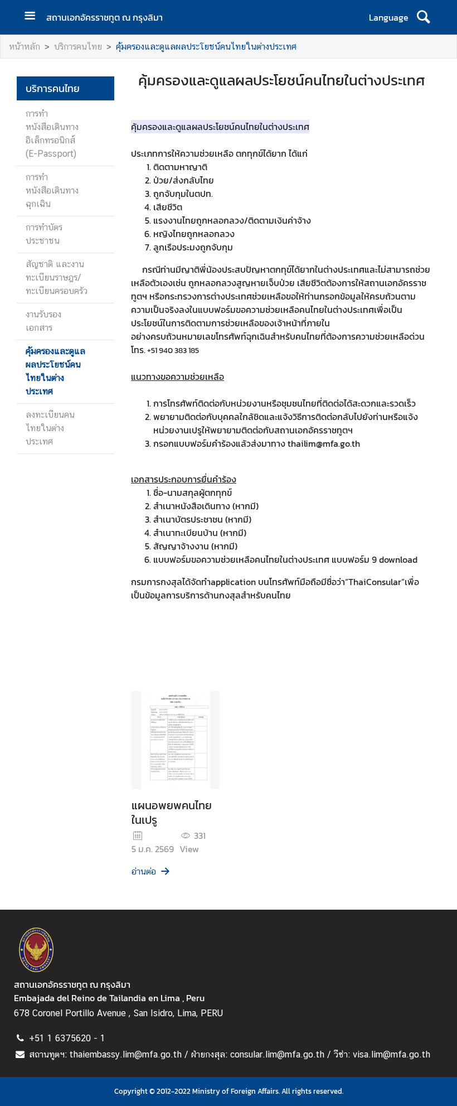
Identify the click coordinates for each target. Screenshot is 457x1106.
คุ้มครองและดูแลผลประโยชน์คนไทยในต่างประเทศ (206, 46)
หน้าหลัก (24, 46)
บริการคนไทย (78, 46)
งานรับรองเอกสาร (43, 321)
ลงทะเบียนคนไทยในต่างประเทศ (50, 428)
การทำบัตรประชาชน (44, 234)
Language (389, 17)
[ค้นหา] (423, 17)
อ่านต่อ (144, 871)
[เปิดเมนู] (34, 17)
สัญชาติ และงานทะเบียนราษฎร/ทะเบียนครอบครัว (56, 277)
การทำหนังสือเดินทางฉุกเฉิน (52, 190)
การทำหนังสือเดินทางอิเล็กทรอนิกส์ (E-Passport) (52, 133)
